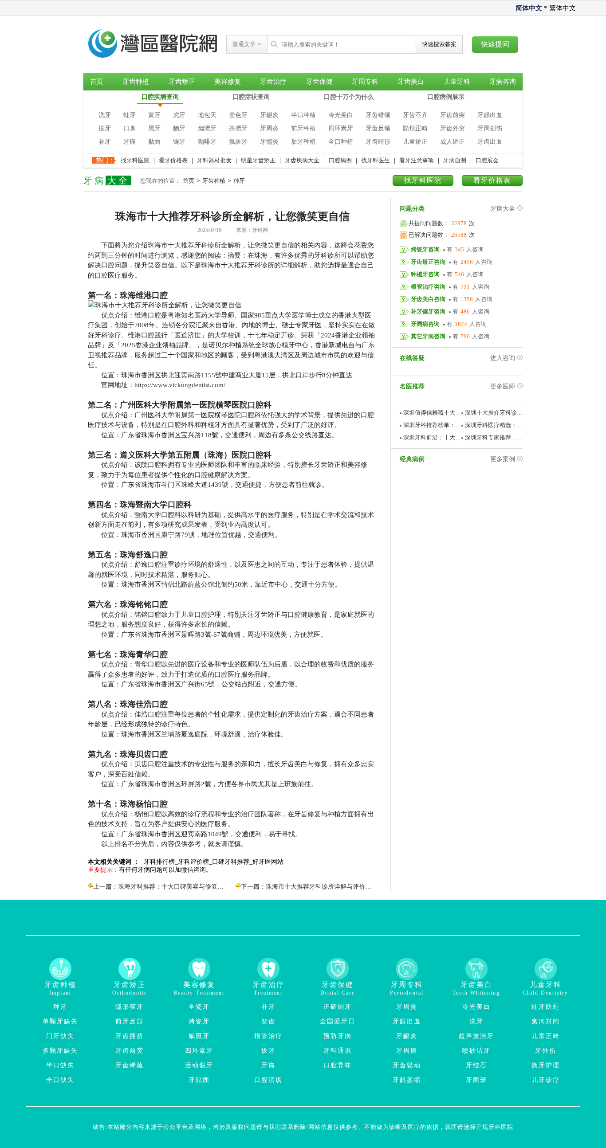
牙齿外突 (452, 128)
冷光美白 (340, 115)
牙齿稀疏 (129, 1065)
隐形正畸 (415, 128)
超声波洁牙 (476, 1036)
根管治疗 (268, 1036)
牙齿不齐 (415, 115)
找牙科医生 (375, 160)
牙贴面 (199, 1080)
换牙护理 (545, 1065)
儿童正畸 (545, 1036)
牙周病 (406, 1050)
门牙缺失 (60, 1036)
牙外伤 (545, 1050)
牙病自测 (454, 160)
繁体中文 (562, 8)
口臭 (129, 128)
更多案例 (502, 459)
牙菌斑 (476, 1080)
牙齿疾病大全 (302, 160)
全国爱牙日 (337, 1021)
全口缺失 (60, 1080)
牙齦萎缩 (407, 1080)
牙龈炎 (269, 115)
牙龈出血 (489, 115)
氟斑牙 (238, 141)
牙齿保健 (319, 81)
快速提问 (495, 44)
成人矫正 (452, 141)
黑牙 (154, 128)
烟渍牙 (207, 128)
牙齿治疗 (273, 81)
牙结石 (476, 1065)
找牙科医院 (135, 160)
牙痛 (129, 141)
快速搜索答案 (439, 44)
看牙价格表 (173, 160)
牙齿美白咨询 (428, 299)
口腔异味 (337, 1065)
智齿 (268, 1021)
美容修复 (227, 81)
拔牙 (104, 128)
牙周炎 (269, 128)
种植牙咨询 (425, 274)
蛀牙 (129, 115)
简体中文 (528, 8)
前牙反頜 (129, 1021)
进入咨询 (502, 358)
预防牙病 (337, 1036)
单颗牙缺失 (60, 1021)
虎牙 (179, 115)
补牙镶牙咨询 (428, 311)
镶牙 (179, 141)
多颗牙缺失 (60, 1050)
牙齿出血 (489, 141)
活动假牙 (199, 1065)
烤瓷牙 (199, 1021)
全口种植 (340, 141)
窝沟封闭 (545, 1021)
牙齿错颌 (378, 115)
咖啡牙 (207, 141)
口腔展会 (487, 160)
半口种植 (303, 115)
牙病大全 (502, 208)
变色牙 (238, 115)
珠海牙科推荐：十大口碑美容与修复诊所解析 (180, 886)
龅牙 (179, 128)
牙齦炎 (406, 1036)
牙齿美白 (410, 81)
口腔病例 (340, 160)
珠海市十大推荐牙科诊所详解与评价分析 (322, 886)
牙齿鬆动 (407, 1065)
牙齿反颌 (378, 128)
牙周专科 (365, 81)
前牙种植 (303, 128)
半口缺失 (60, 1065)
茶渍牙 (238, 128)
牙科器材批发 (214, 160)
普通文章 (244, 44)
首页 (96, 81)
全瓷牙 (199, 1006)
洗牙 (104, 115)
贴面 (154, 141)
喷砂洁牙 (476, 1050)
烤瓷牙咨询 (425, 249)
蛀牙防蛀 (545, 1006)
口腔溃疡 (268, 1080)
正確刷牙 (337, 1006)
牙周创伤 (489, 128)
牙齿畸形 (378, 141)
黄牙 (154, 115)
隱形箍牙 (129, 1006)
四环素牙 (340, 128)
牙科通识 (337, 1050)
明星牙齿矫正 (258, 160)
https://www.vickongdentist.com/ (179, 384)
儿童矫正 (415, 141)
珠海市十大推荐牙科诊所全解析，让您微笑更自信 (221, 245)
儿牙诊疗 (545, 1080)
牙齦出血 (407, 1021)
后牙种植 (303, 141)
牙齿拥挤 (129, 1036)
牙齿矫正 (182, 81)
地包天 (207, 115)
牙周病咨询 (425, 324)
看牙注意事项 (416, 160)
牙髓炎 (269, 141)
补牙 (104, 141)
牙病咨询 (502, 81)
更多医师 (502, 386)
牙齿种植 (135, 81)
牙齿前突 (452, 115)
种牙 (239, 180)
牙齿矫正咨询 (428, 262)
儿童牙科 (457, 81)
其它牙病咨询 (428, 336)
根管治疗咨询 (428, 286)
